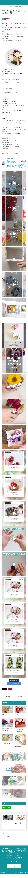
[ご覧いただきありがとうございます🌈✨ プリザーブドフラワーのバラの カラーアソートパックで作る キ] (14, 640)
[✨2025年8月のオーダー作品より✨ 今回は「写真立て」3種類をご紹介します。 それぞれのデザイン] (14, 310)
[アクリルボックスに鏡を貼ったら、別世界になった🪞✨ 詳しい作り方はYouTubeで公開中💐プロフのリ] (14, 183)
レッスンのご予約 (6, 836)
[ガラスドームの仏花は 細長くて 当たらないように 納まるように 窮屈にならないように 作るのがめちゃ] (14, 665)
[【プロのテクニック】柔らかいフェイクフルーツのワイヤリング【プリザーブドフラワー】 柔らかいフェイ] (14, 462)
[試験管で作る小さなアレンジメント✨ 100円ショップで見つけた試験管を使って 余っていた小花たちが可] (14, 335)
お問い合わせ (5, 833)
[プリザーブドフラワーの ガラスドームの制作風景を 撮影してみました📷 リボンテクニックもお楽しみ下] (14, 488)
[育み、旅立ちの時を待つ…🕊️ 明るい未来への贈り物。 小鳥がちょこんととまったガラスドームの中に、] (14, 233)
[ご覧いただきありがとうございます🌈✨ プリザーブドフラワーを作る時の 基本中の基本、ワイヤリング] (14, 513)
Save (9, 18)
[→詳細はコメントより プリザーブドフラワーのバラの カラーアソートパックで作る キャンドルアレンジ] (14, 615)
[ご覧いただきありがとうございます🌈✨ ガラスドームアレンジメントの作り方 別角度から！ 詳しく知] (14, 411)
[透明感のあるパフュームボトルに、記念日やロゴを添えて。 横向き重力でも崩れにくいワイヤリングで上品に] (14, 284)
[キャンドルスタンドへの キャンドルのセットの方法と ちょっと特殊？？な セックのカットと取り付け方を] (14, 589)
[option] (8, 821)
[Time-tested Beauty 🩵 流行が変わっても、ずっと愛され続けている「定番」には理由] (14, 259)
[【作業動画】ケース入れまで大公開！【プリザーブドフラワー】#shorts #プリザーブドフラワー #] (14, 437)
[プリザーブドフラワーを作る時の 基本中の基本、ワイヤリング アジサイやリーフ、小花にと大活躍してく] (14, 538)
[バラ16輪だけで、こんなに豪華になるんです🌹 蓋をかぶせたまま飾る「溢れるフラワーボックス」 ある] (14, 208)
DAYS (4, 692)
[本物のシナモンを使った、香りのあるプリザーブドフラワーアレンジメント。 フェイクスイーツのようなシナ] (14, 360)
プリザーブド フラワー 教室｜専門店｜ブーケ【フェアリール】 (14, 851)
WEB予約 (14, 866)
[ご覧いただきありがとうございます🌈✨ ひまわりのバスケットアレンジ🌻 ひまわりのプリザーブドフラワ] (14, 386)
